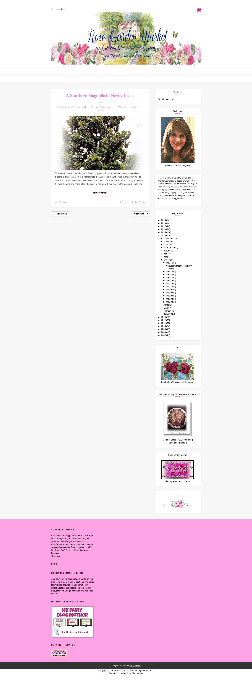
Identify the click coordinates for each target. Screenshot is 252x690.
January (167, 314)
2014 (163, 235)
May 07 (169, 292)
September (169, 247)
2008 (163, 332)
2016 (163, 229)
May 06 (169, 295)
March (167, 308)
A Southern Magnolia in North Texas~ (100, 96)
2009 (163, 329)
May (166, 260)
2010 (163, 326)
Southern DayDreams (101, 107)
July (166, 254)
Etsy (199, 10)
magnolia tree (85, 107)
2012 (163, 320)
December (169, 238)
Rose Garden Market (124, 670)
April (166, 305)
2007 (163, 335)
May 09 (169, 289)
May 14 (169, 283)
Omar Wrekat (135, 666)
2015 (163, 232)
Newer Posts (62, 214)
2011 (163, 323)
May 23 (169, 274)
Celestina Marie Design (69, 107)
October (167, 244)
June (166, 257)
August (167, 251)
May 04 (169, 299)
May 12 (169, 286)
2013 (163, 317)
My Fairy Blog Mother (133, 673)
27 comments (63, 202)
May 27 (169, 271)
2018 (163, 223)
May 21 (169, 277)
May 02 (169, 302)
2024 (163, 220)
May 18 (169, 280)
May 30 (169, 263)
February (168, 311)
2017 (163, 226)
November (169, 241)
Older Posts (139, 214)
